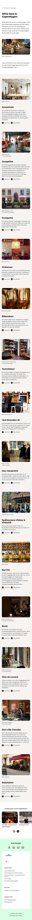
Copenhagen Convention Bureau (13, 873)
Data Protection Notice (16, 915)
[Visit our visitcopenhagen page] (9, 847)
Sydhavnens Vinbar (9, 52)
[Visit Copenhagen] (8, 855)
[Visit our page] (13, 847)
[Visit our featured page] (18, 847)
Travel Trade (7, 878)
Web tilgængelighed (10, 900)
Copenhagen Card (9, 870)
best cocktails (8, 67)
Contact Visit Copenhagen (11, 890)
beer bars (15, 65)
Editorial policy (8, 902)
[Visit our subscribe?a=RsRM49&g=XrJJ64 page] (23, 847)
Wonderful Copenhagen (11, 881)
